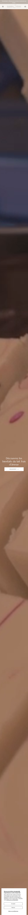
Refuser (13, 907)
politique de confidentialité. (12, 899)
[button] (3, 6)
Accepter (13, 903)
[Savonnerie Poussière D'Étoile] (14, 6)
